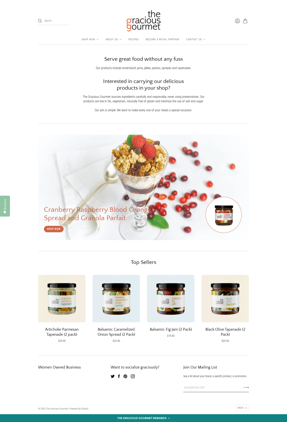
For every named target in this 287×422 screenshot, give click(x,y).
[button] (143, 418)
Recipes (133, 39)
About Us (112, 39)
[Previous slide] (42, 187)
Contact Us (194, 39)
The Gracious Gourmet (57, 408)
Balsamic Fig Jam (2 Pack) (171, 329)
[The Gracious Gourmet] (144, 20)
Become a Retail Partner (162, 39)
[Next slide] (244, 187)
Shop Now (88, 39)
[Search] (40, 21)
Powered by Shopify (78, 408)
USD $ (240, 407)
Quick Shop (62, 317)
